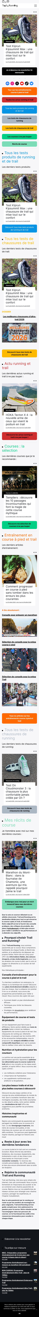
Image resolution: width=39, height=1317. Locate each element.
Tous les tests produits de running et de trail (19, 109)
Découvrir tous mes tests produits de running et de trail (19, 228)
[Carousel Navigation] (19, 12)
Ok (19, 1313)
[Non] (37, 1310)
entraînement (13, 928)
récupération (19, 1010)
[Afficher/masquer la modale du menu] (35, 5)
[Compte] (8, 2)
